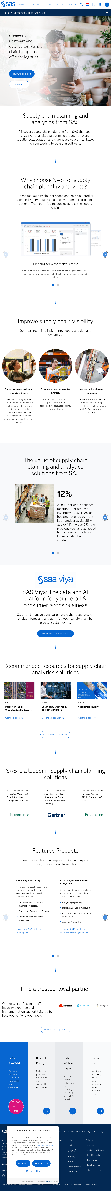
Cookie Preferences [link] (9, 1185)
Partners (49, 4)
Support (40, 4)
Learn (31, 4)
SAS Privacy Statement (45, 1145)
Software (22, 4)
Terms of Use (41, 1185)
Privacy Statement (26, 1185)
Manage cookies (33, 1171)
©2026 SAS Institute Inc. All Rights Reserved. (81, 1185)
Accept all (23, 1163)
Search (81, 4)
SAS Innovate (73, 4)
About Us (60, 4)
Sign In (107, 4)
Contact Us (94, 4)
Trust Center (55, 1185)
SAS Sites (100, 4)
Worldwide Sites (87, 4)
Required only (41, 1163)
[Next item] (105, 254)
